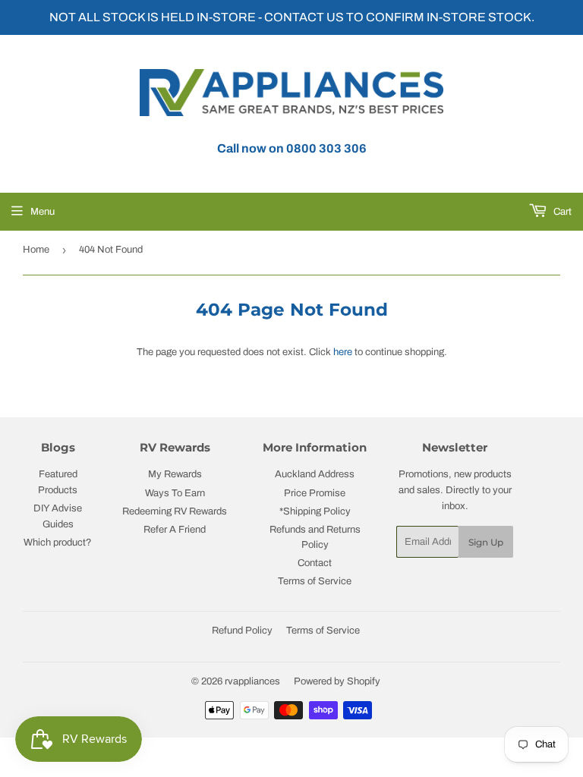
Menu (42, 211)
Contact (315, 563)
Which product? (58, 542)
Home (36, 249)
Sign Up (485, 542)
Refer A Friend (174, 529)
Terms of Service (314, 581)
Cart (561, 211)
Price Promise (314, 493)
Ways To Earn (175, 493)
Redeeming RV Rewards (174, 511)
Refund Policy (242, 630)
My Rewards (175, 474)
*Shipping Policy (315, 511)
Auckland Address (315, 474)
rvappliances (252, 681)
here (342, 352)
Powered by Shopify (337, 681)
